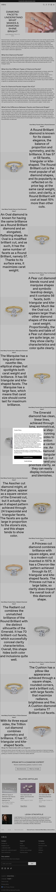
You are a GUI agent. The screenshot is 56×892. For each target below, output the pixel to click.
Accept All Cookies (28, 457)
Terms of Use (19, 453)
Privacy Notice (38, 451)
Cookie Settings (28, 461)
